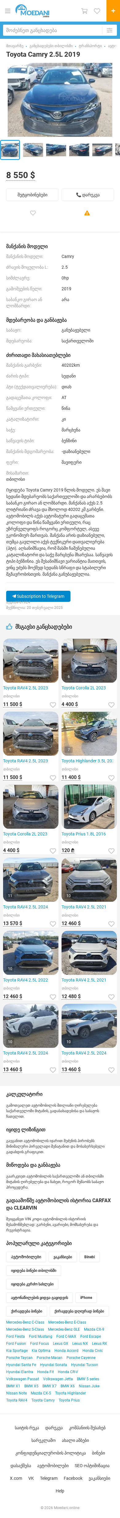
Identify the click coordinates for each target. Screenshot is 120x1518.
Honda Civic (92, 1351)
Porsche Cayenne (80, 1358)
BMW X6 (68, 1386)
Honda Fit (45, 1372)
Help (60, 1490)
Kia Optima (41, 1351)
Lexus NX (80, 1343)
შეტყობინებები (32, 194)
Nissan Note (16, 1393)
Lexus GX (60, 1343)
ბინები (98, 1453)
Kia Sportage (17, 1351)
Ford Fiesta (15, 1336)
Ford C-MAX (66, 1336)
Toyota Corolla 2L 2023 (84, 687)
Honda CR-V (68, 1372)
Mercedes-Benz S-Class (25, 1329)
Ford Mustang (40, 1336)
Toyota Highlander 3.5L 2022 (89, 760)
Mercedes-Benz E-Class (67, 1322)
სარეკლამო (43, 1440)
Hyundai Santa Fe (21, 1365)
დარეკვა (54, 1427)
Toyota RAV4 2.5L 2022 (25, 979)
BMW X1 (13, 1386)
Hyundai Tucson (84, 1365)
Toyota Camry (43, 1400)
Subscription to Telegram (40, 596)
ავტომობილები (53, 1465)
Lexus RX (99, 1343)
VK (31, 1478)
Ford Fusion (16, 1343)
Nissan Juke (89, 1386)
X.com (16, 1478)
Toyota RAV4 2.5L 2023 (25, 687)
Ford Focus (39, 1343)
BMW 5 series (88, 1379)
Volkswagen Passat (22, 1379)
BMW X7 (49, 1386)
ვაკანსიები (99, 1478)
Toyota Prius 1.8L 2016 (84, 833)
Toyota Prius (69, 1400)
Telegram (49, 1478)
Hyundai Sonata (53, 1365)
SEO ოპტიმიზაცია (92, 1465)
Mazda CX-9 (94, 1329)
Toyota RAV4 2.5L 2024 (25, 906)
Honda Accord (66, 1351)
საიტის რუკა (27, 1427)
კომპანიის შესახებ (87, 1427)
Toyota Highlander (70, 1393)
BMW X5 (31, 1386)
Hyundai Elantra (19, 1372)
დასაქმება (20, 1465)
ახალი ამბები (75, 1440)
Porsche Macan (49, 1358)
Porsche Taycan (19, 1358)
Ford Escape (90, 1336)
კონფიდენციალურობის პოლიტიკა (50, 1453)
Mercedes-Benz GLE (64, 1329)
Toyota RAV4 (16, 1400)
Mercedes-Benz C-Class (25, 1322)
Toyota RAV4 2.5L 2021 (84, 906)
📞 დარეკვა (88, 194)
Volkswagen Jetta (58, 1379)
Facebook (73, 1478)
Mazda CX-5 (41, 1393)
